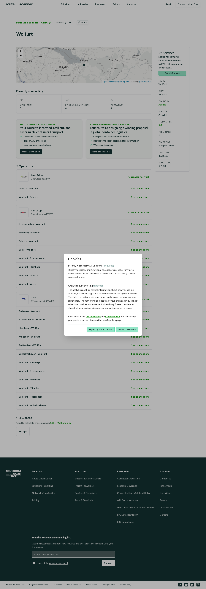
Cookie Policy (112, 316)
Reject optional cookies (101, 329)
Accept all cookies (127, 329)
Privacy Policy (93, 316)
